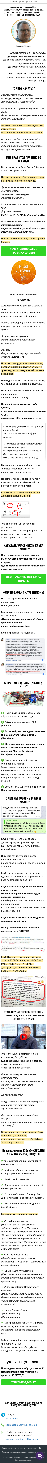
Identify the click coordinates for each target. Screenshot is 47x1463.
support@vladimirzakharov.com (22, 1439)
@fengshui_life (14, 1418)
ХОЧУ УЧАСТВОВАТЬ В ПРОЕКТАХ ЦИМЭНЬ (23, 251)
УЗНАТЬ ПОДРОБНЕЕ (23, 1382)
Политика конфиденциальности (14, 1452)
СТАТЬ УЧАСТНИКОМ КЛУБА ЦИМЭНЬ (23, 579)
